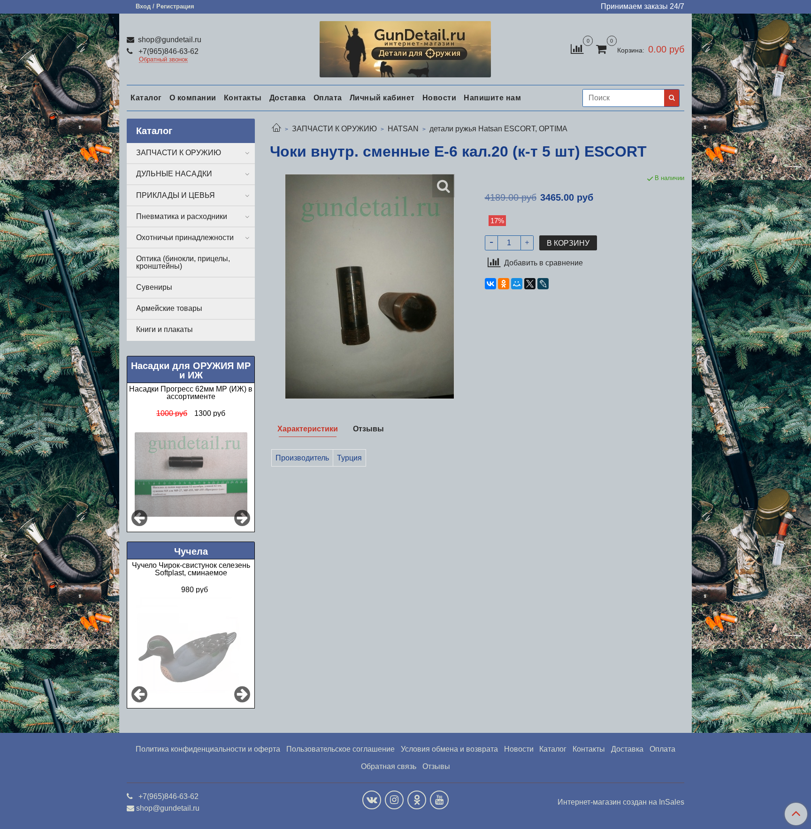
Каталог (146, 98)
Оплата (328, 98)
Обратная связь (388, 766)
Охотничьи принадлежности (185, 237)
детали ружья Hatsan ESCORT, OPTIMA (498, 129)
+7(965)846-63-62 (168, 51)
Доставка (287, 98)
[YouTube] (439, 800)
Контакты (243, 98)
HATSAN (403, 129)
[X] (530, 283)
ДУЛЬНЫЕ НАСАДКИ (174, 174)
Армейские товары (169, 308)
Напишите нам (492, 98)
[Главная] (276, 129)
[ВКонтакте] (490, 283)
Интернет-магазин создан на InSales (621, 802)
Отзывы (436, 766)
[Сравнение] (577, 49)
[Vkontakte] (371, 800)
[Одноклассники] (503, 283)
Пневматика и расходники (181, 216)
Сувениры (154, 287)
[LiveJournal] (543, 283)
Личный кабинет (382, 98)
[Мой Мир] (516, 283)
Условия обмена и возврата (449, 749)
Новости (439, 98)
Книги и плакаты (164, 329)
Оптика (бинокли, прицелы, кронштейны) (183, 262)
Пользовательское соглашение (340, 749)
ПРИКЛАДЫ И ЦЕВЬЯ (175, 195)
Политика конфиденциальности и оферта (208, 749)
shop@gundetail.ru (168, 40)
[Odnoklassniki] (416, 800)
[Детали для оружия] (405, 47)
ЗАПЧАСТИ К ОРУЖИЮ (334, 129)
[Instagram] (394, 800)
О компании (192, 98)
